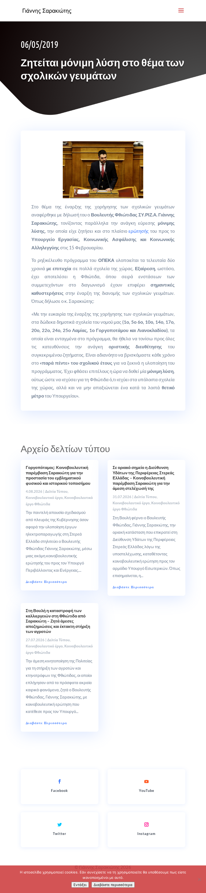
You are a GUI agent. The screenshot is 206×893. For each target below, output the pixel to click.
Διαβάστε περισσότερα (113, 885)
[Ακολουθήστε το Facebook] (59, 781)
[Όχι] (199, 879)
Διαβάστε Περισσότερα (46, 581)
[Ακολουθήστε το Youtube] (146, 781)
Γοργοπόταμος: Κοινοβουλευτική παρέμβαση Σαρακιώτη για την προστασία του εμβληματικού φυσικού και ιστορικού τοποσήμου (58, 475)
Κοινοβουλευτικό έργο (44, 497)
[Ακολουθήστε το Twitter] (59, 824)
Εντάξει (80, 885)
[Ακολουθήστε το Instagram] (146, 824)
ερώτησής (138, 231)
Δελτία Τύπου (56, 491)
